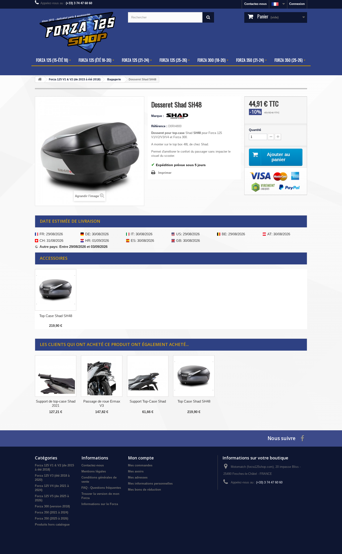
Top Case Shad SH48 (55, 316)
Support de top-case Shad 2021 (55, 403)
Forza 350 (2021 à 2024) (51, 512)
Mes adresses (138, 477)
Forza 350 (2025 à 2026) (51, 518)
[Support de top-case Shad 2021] (55, 376)
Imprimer (164, 172)
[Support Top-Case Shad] (147, 376)
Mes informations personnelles (150, 483)
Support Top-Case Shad (148, 401)
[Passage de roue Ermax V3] (101, 376)
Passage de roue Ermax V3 (101, 403)
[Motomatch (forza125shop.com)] (78, 32)
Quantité (255, 130)
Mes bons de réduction (144, 489)
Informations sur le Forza (99, 504)
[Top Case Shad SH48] (194, 376)
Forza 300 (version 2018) (52, 506)
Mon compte (141, 458)
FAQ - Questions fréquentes (101, 487)
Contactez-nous (255, 4)
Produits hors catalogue (52, 524)
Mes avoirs (136, 471)
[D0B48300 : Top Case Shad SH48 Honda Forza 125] (55, 290)
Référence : (159, 126)
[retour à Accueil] (39, 79)
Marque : (158, 116)
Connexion (297, 4)
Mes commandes (140, 465)
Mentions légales (93, 471)
